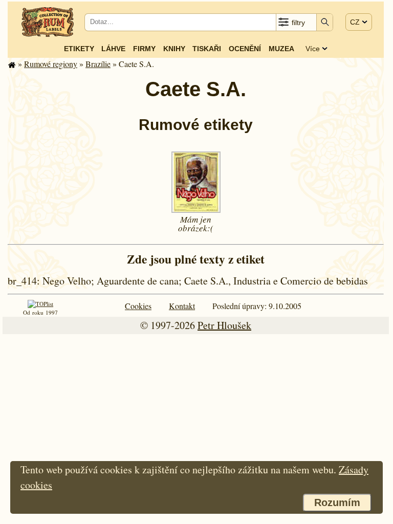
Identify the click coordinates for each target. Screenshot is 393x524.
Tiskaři (206, 49)
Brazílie (98, 63)
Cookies (138, 305)
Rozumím (337, 502)
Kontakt (182, 305)
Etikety (79, 49)
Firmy (144, 49)
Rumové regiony (50, 63)
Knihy (174, 49)
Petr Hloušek (224, 325)
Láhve (113, 49)
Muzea (281, 49)
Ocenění (245, 49)
